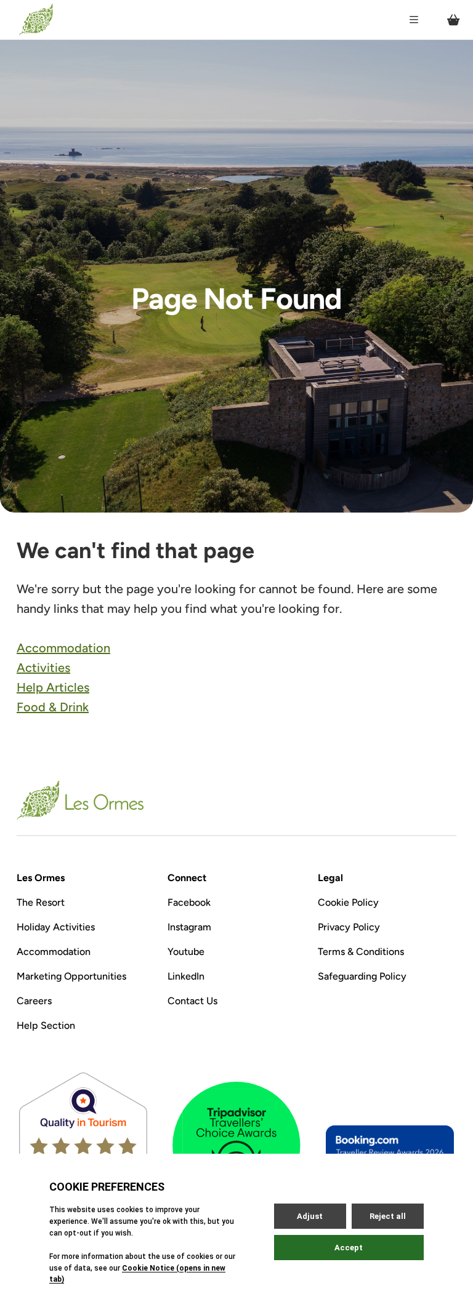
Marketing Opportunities (71, 976)
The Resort (41, 902)
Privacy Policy (349, 927)
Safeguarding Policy (362, 976)
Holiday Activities (56, 927)
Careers (34, 1001)
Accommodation (63, 648)
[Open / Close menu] (414, 19)
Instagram (189, 927)
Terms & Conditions (361, 951)
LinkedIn (186, 976)
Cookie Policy (348, 902)
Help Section (46, 1025)
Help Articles (53, 687)
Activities (43, 667)
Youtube (186, 951)
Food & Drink (53, 707)
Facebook (189, 902)
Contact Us (192, 1001)
